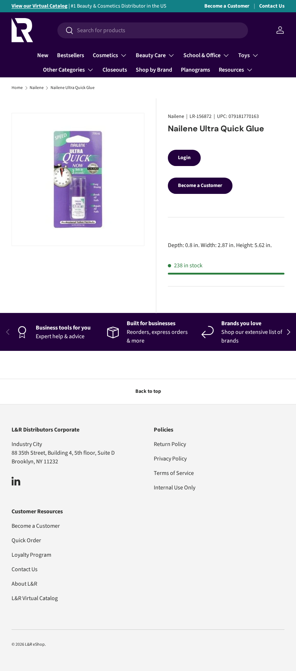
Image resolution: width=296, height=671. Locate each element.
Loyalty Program (31, 555)
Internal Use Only (174, 488)
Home (17, 88)
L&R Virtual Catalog (35, 598)
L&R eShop (35, 644)
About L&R (24, 584)
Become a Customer (226, 6)
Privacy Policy (170, 459)
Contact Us (271, 6)
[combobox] (152, 30)
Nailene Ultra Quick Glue (73, 88)
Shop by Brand (154, 70)
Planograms (195, 70)
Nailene (37, 88)
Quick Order (26, 540)
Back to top (148, 391)
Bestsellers (70, 55)
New (42, 55)
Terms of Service (174, 473)
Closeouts (115, 70)
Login (184, 157)
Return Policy (170, 444)
